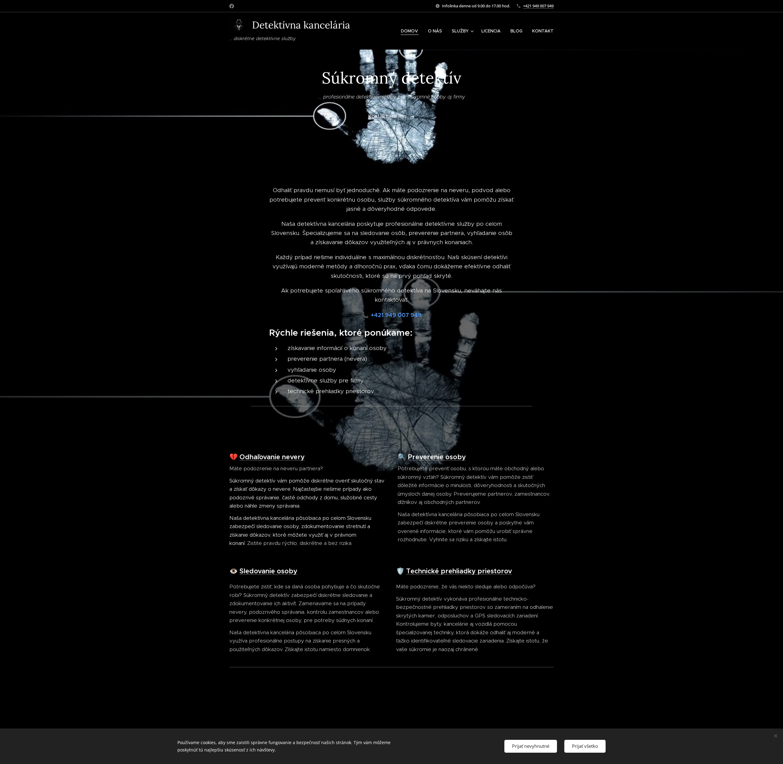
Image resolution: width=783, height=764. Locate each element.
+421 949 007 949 (538, 6)
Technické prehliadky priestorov (459, 571)
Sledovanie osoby (268, 571)
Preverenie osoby (437, 457)
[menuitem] (411, 31)
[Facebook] (232, 6)
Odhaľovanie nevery (272, 457)
